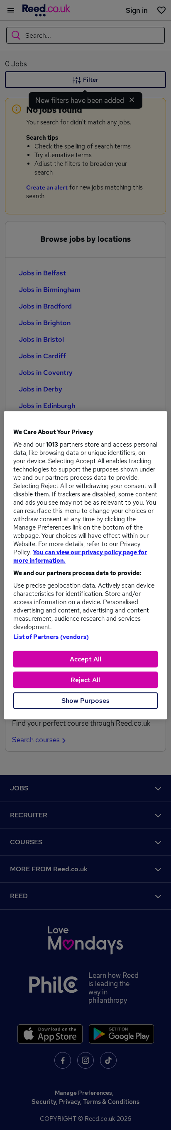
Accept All (85, 658)
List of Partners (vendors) (51, 636)
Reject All (85, 679)
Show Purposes (85, 700)
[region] (85, 565)
